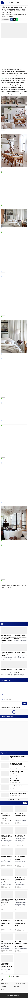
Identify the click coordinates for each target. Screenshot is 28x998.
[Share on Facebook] (11, 19)
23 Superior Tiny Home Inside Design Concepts (7, 654)
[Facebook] (2, 979)
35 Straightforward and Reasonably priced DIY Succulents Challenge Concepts (7, 638)
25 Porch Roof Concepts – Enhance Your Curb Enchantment (21, 944)
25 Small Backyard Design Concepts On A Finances (20, 637)
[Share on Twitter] (17, 19)
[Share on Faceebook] (14, 19)
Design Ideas (8, 14)
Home (3, 14)
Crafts (13, 759)
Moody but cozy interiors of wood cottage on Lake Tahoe (6, 923)
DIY (21, 768)
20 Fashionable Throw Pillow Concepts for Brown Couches (6, 965)
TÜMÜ (25, 802)
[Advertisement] (14, 54)
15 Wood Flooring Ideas (20, 899)
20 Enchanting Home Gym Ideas (6, 670)
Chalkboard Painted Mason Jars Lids (18, 757)
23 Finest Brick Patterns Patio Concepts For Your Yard (20, 923)
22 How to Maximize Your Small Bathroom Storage (20, 671)
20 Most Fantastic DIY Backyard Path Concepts (20, 879)
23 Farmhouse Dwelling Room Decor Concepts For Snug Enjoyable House (7, 944)
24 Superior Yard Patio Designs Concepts (5, 879)
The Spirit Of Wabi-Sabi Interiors (19, 653)
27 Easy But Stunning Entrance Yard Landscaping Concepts (7, 901)
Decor (13, 768)
